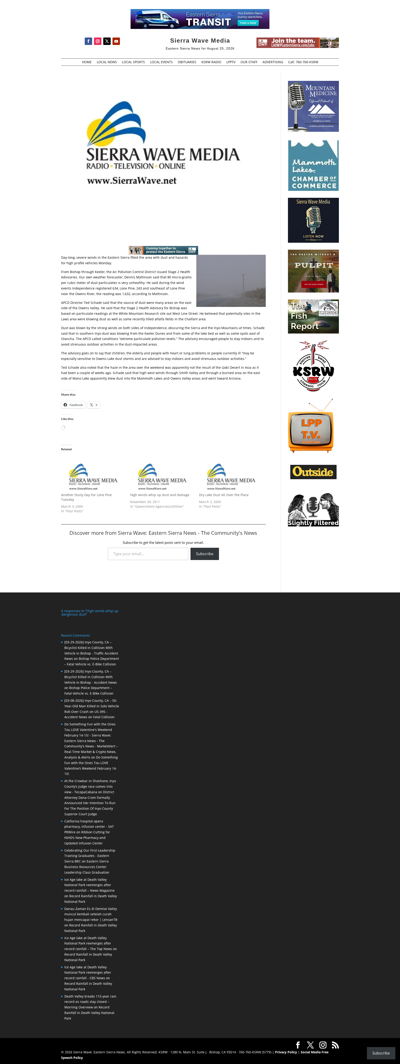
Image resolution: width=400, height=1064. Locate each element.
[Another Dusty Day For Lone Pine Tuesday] (93, 474)
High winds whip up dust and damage (159, 495)
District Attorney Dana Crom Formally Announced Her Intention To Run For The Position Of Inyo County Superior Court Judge (90, 803)
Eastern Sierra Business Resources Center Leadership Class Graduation (86, 867)
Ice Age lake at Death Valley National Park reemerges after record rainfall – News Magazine (89, 885)
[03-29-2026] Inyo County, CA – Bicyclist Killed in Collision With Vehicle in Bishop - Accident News (90, 677)
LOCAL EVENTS (161, 62)
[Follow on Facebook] (88, 41)
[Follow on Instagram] (97, 41)
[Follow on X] (107, 41)
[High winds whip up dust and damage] (162, 474)
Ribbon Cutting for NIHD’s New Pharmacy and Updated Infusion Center (87, 837)
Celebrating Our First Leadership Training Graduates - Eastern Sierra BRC (89, 856)
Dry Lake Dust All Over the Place (224, 495)
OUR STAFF (249, 62)
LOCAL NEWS (107, 62)
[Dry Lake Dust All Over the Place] (231, 474)
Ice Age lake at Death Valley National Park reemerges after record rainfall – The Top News (88, 943)
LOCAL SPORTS (133, 62)
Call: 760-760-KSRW (303, 62)
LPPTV (230, 62)
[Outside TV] (313, 478)
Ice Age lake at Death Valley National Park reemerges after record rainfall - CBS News (87, 972)
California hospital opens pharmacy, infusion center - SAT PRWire (89, 826)
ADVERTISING (272, 62)
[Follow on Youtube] (116, 41)
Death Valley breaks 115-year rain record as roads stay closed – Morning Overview (90, 1002)
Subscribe (204, 553)
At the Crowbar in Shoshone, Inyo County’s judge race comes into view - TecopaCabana (90, 786)
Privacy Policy (286, 1052)
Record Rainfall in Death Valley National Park (89, 1012)
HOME (87, 62)
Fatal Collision (104, 717)
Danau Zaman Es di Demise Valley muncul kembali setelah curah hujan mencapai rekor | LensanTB (90, 914)
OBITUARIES (187, 62)
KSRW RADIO (211, 62)
